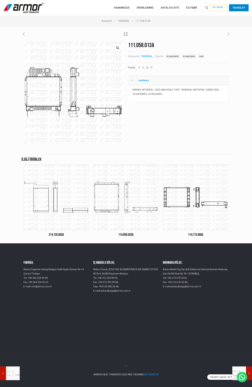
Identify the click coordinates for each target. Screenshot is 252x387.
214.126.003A (56, 235)
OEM (201, 56)
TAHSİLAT (238, 7)
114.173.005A (195, 235)
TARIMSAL (124, 21)
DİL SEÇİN (218, 7)
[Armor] (23, 7)
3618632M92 (189, 56)
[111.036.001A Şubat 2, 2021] (10, 373)
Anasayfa (106, 21)
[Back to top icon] (126, 365)
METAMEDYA (151, 374)
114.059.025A (125, 235)
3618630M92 (172, 56)
